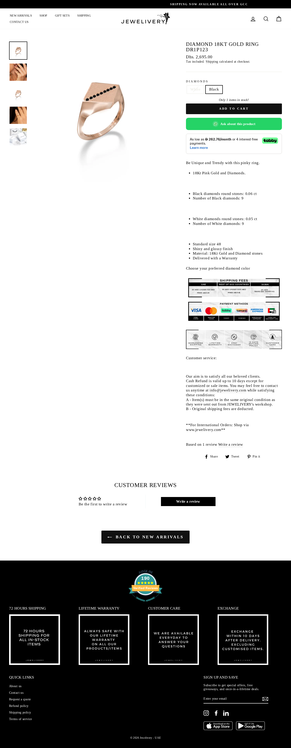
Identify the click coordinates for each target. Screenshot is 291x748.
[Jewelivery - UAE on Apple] (217, 726)
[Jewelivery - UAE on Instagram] (206, 713)
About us (15, 686)
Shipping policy (20, 712)
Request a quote (20, 699)
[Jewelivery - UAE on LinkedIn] (226, 713)
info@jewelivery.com (228, 390)
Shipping (84, 15)
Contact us (19, 22)
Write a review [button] (188, 501)
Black (214, 89)
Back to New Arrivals (149, 537)
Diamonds (197, 81)
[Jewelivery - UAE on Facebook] (216, 713)
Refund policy (19, 706)
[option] (145, 4)
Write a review (230, 444)
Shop (43, 15)
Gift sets (62, 15)
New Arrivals (21, 15)
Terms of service (20, 719)
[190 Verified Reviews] (145, 604)
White (195, 89)
